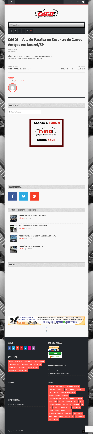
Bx (66, 389)
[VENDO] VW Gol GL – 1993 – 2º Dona (20, 69)
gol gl (81, 401)
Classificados (28, 361)
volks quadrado (58, 416)
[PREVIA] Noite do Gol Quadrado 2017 (72, 69)
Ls (70, 407)
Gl (59, 401)
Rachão (69, 410)
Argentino (52, 389)
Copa (50, 392)
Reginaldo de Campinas (56, 413)
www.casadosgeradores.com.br (59, 373)
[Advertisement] (25, 165)
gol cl (76, 401)
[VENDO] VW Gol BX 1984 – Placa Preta (32, 215)
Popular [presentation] (21, 210)
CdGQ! (79, 389)
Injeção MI (64, 407)
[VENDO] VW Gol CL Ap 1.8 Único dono (32, 246)
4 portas (51, 386)
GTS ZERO (56, 407)
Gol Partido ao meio (55, 404)
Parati (63, 410)
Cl (83, 389)
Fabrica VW (65, 395)
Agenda (11, 361)
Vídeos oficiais (53, 419)
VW (72, 416)
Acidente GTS (60, 386)
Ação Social (18, 361)
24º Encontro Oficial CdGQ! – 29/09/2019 (33, 226)
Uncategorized (13, 370)
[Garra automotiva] (46, 317)
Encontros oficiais (54, 395)
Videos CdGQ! (23, 370)
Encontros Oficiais (26, 364)
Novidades (22, 367)
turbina (80, 413)
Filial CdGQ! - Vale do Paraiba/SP (58, 398)
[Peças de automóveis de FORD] (46, 328)
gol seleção (76, 404)
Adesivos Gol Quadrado (73, 386)
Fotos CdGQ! (37, 364)
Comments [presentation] (32, 210)
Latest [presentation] (12, 210)
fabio (22, 218)
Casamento (72, 389)
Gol (63, 401)
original (57, 410)
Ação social (60, 389)
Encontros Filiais (39, 361)
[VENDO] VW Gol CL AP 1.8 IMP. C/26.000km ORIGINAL (37, 236)
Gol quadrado (67, 404)
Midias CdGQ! (13, 367)
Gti (82, 404)
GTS (50, 407)
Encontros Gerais (14, 364)
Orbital (51, 410)
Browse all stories (21, 81)
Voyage (67, 416)
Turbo (50, 416)
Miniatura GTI (76, 407)
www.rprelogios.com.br (57, 370)
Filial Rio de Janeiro (76, 398)
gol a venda (69, 401)
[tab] (12, 210)
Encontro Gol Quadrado (68, 392)
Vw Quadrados (79, 416)
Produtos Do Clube (32, 367)
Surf (74, 413)
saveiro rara (68, 413)
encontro (56, 392)
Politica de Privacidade (17, 405)
